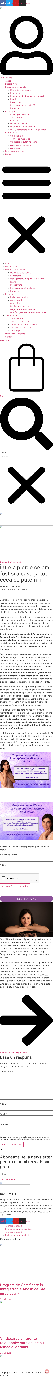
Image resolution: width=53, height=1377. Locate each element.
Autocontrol (16, 117)
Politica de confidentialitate (18, 1229)
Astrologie (15, 148)
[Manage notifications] (47, 1371)
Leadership (15, 93)
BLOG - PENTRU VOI (27, 899)
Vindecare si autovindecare (23, 142)
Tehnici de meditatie (20, 139)
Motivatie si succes (19, 123)
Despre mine (11, 84)
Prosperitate (16, 102)
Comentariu (6, 1072)
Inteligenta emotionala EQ (22, 105)
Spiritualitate (11, 132)
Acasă (8, 81)
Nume (3, 1104)
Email (3, 1114)
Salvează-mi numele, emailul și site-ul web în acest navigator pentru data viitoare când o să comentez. (25, 1138)
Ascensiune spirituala (20, 145)
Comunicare (16, 120)
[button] (26, 209)
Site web (4, 1124)
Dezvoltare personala (15, 87)
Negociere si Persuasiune (22, 126)
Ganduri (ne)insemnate (11, 562)
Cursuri (8, 154)
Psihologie (10, 111)
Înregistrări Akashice (15, 151)
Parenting (15, 108)
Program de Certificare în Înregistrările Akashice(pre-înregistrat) (23, 1289)
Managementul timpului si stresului (27, 96)
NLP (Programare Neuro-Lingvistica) (28, 129)
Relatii (13, 99)
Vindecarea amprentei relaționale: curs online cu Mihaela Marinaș (22, 1342)
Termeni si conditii (14, 1226)
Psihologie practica (19, 114)
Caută (3, 452)
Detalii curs (5, 1299)
